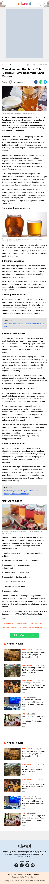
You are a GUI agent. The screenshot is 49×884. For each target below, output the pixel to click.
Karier (33, 877)
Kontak (20, 875)
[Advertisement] (24, 33)
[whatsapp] (40, 82)
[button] (45, 4)
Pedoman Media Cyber (20, 877)
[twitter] (45, 82)
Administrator (18, 82)
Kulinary (13, 65)
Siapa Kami (12, 875)
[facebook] (36, 82)
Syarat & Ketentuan (32, 875)
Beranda (5, 65)
